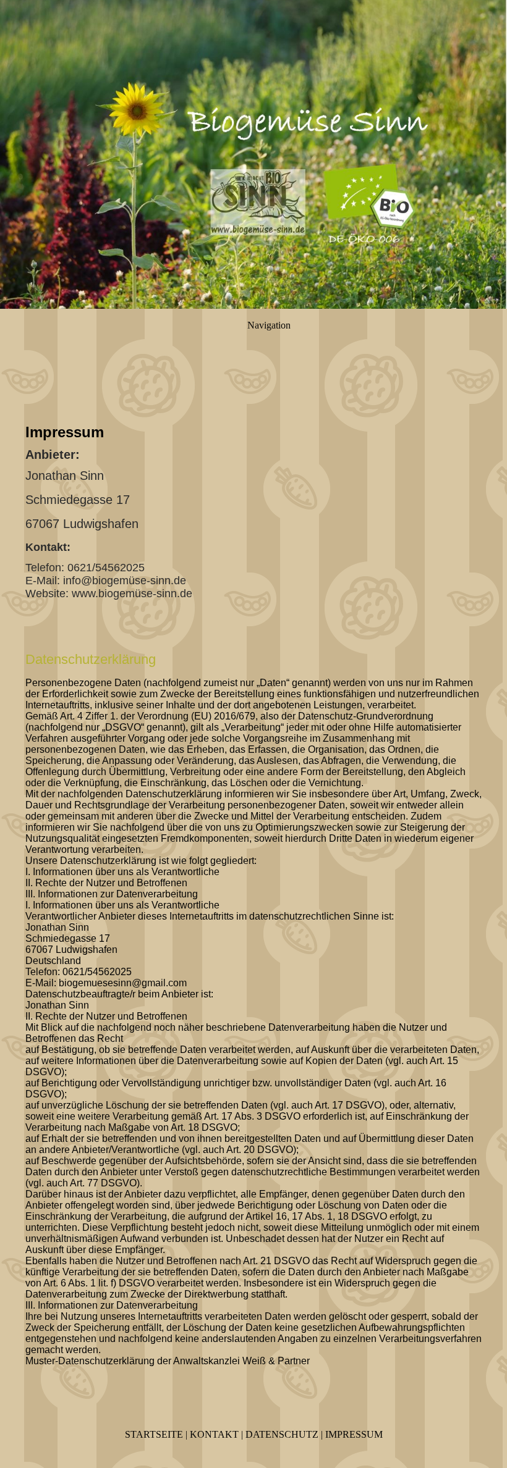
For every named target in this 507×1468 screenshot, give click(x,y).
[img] (253, 154)
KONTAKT (214, 1434)
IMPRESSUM (354, 1434)
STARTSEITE (154, 1434)
